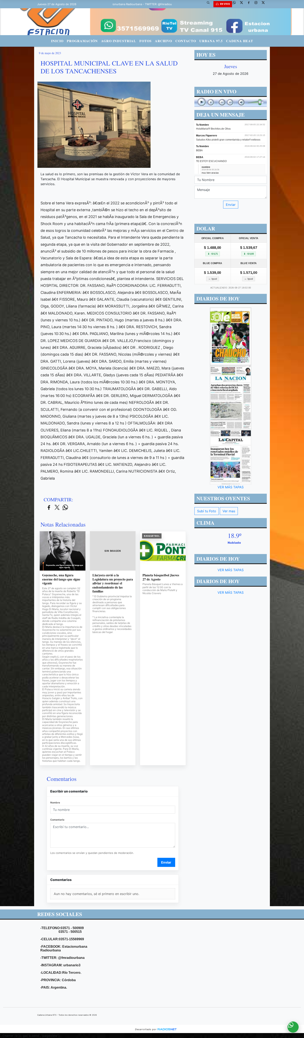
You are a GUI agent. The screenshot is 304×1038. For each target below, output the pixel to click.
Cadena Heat (239, 40)
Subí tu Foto (206, 511)
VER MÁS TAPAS (231, 487)
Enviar (166, 862)
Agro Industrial (118, 40)
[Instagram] (257, 4)
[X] (243, 4)
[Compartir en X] (57, 507)
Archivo (163, 40)
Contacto (185, 40)
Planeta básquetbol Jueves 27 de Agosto (160, 577)
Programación (82, 40)
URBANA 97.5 (211, 40)
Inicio (57, 40)
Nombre (55, 802)
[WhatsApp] (235, 4)
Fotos (145, 40)
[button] (209, 4)
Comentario (57, 819)
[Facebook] (250, 4)
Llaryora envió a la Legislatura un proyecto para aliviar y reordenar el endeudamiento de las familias (112, 583)
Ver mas (229, 511)
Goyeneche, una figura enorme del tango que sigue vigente (61, 579)
